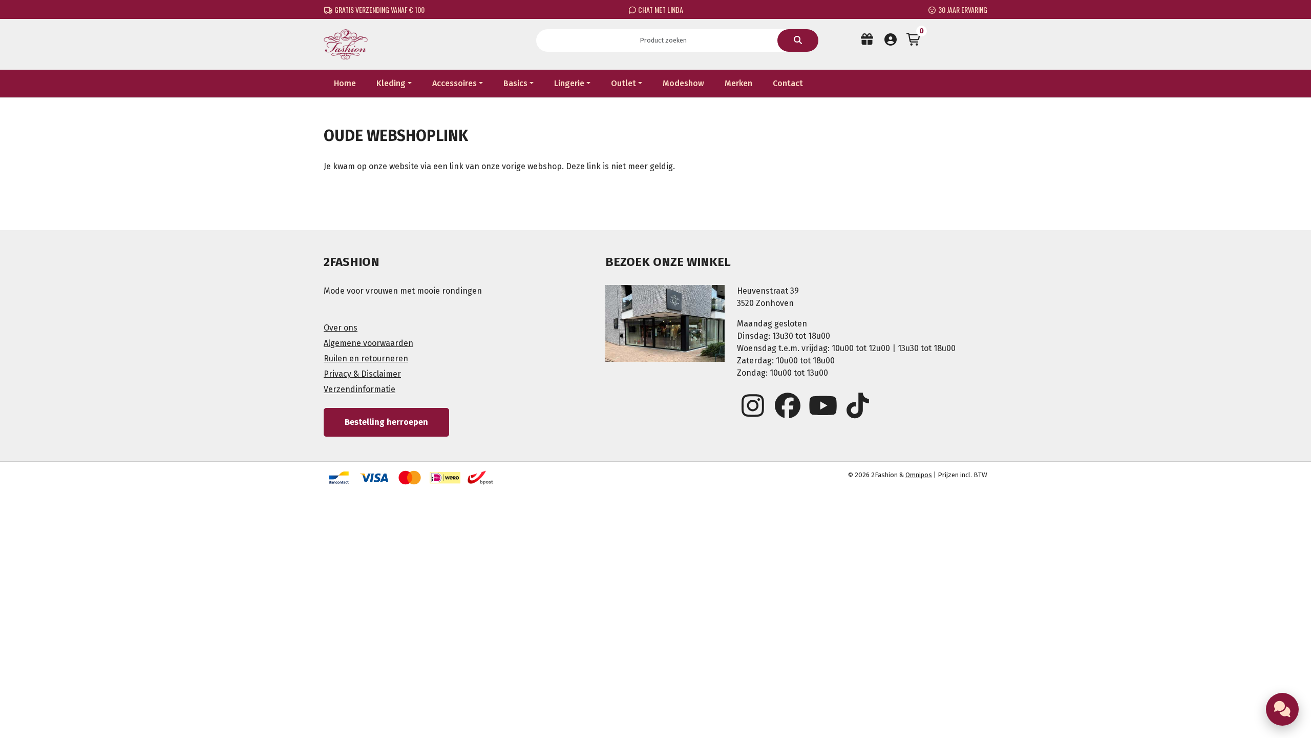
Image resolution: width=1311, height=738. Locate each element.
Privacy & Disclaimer (362, 374)
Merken (738, 83)
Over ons (340, 328)
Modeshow (683, 83)
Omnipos (918, 475)
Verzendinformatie (359, 389)
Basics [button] (515, 83)
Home (345, 83)
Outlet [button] (623, 83)
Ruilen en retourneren (366, 358)
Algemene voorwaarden (368, 343)
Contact (788, 83)
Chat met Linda (660, 9)
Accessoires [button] (454, 83)
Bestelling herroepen (386, 422)
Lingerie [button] (569, 83)
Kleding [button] (391, 83)
